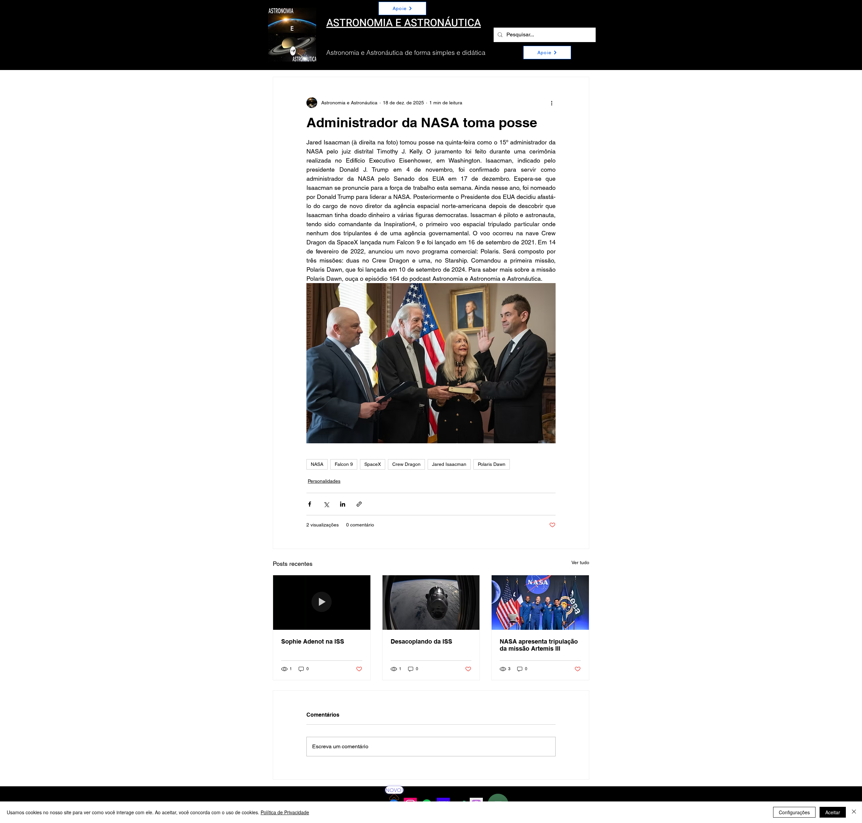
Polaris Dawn (491, 464)
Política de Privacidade (285, 812)
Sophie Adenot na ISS (312, 641)
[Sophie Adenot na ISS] (321, 602)
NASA (317, 464)
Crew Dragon (406, 464)
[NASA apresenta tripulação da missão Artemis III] (540, 602)
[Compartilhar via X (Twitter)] (326, 504)
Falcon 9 (344, 464)
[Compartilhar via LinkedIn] (342, 504)
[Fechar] (854, 812)
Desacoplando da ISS (421, 641)
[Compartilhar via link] (359, 504)
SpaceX (372, 464)
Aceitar (832, 812)
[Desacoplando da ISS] (431, 602)
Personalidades (324, 481)
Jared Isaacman (449, 464)
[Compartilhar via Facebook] (309, 504)
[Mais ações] (552, 103)
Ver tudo (580, 562)
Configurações (794, 812)
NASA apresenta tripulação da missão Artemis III (539, 645)
